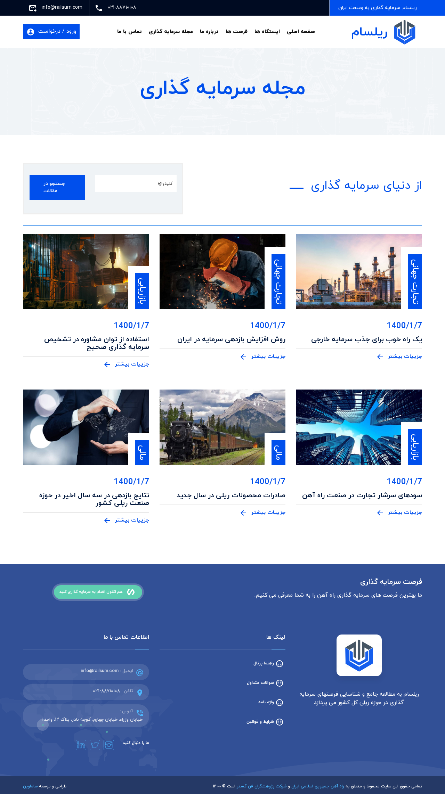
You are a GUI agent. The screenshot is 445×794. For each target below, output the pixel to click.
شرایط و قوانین (265, 722)
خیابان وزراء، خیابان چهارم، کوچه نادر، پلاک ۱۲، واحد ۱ (92, 720)
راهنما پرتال (268, 663)
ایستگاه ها (267, 31)
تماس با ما (129, 31)
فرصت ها (237, 31)
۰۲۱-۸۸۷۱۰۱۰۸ (106, 691)
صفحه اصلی (301, 31)
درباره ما (209, 31)
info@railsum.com (100, 671)
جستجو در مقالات (54, 187)
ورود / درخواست (51, 31)
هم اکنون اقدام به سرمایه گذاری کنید (97, 592)
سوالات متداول (265, 683)
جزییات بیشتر (399, 357)
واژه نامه (271, 702)
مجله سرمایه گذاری (171, 31)
